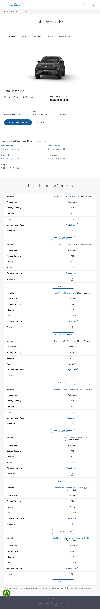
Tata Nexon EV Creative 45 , (65, 293)
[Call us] (92, 4)
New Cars (14, 11)
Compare (40, 122)
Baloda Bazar (7, 146)
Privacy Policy (57, 599)
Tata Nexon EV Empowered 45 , (65, 389)
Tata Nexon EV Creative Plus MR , (66, 196)
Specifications (64, 36)
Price (24, 36)
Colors (51, 36)
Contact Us (34, 599)
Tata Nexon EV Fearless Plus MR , (65, 245)
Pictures (37, 36)
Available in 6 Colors (59, 96)
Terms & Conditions (45, 599)
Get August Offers (18, 122)
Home (6, 11)
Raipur (4, 164)
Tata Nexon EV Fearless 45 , (65, 341)
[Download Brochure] (72, 231)
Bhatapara (53, 155)
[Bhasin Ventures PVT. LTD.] (15, 4)
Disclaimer (66, 599)
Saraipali (5, 155)
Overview (11, 36)
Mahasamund (54, 146)
